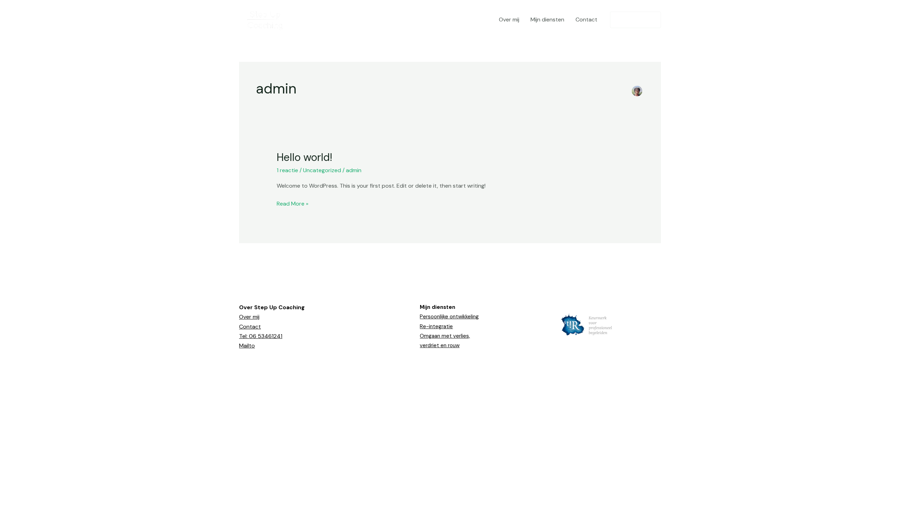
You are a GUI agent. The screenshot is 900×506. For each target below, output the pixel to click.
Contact (586, 19)
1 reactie (287, 170)
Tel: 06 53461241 (260, 336)
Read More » (292, 203)
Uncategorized (322, 170)
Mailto (247, 345)
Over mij (509, 19)
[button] (635, 20)
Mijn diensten (547, 19)
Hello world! (304, 157)
